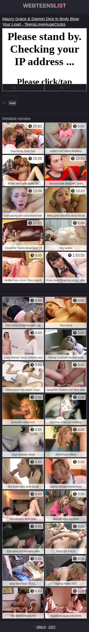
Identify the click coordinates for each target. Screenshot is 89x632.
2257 (52, 627)
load (12, 103)
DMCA (41, 627)
